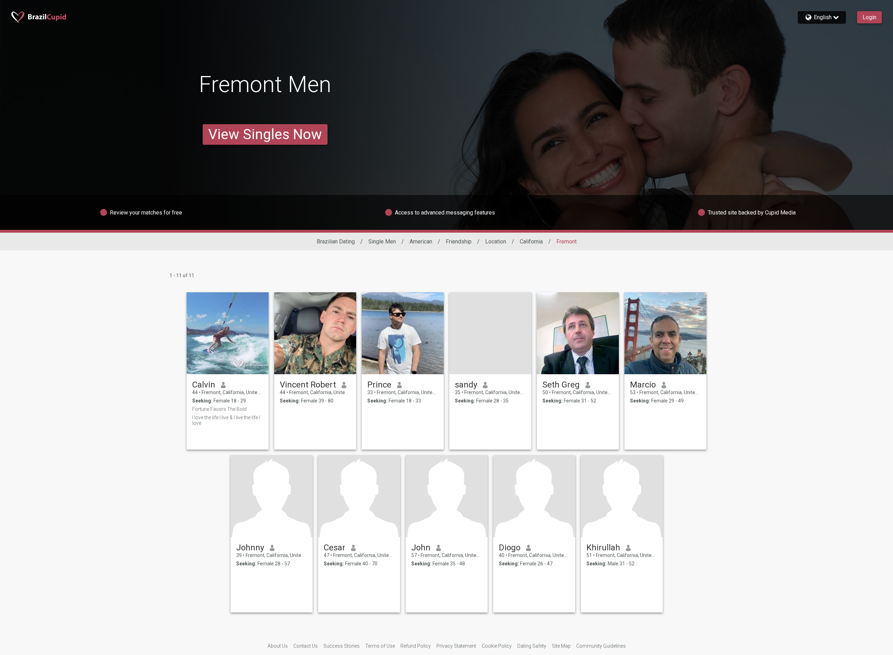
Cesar (334, 547)
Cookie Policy (497, 646)
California (531, 241)
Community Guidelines (601, 646)
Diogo (509, 547)
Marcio (643, 385)
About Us (278, 646)
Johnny (250, 547)
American (421, 241)
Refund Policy (415, 646)
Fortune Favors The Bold (219, 409)
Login (869, 17)
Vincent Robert (308, 385)
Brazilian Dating (336, 241)
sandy (466, 385)
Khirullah (603, 547)
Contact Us (305, 646)
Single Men (382, 241)
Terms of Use (380, 646)
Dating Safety (531, 646)
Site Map (561, 646)
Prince (379, 385)
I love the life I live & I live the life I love (226, 420)
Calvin (203, 385)
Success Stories (341, 646)
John (420, 547)
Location (495, 241)
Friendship (459, 241)
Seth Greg (561, 385)
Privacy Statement (456, 646)
